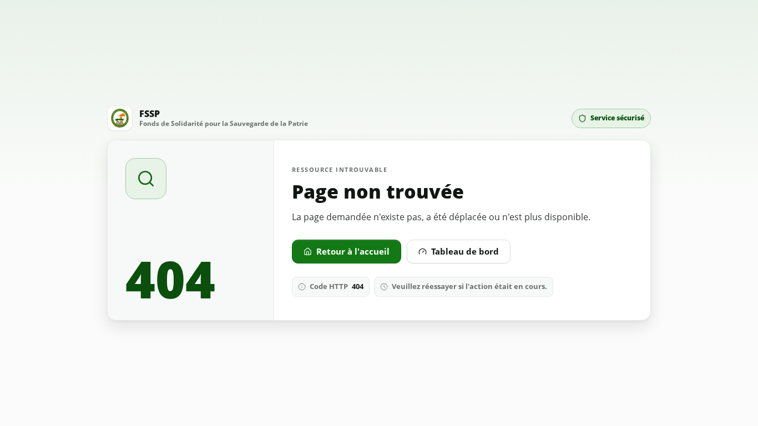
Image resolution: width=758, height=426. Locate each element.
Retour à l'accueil (353, 251)
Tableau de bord (465, 251)
